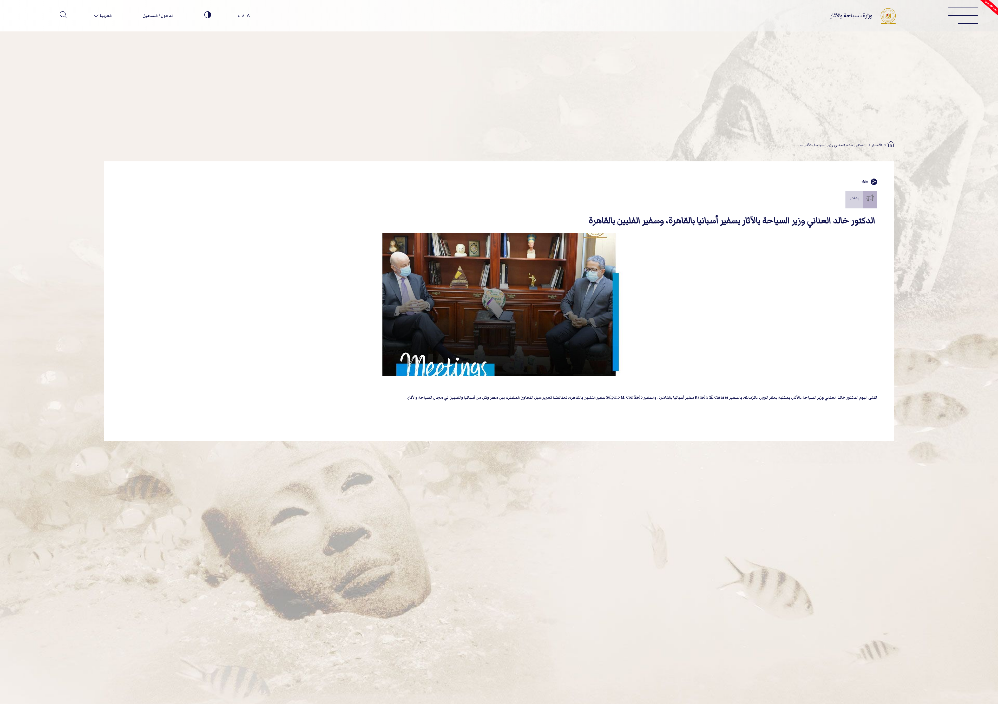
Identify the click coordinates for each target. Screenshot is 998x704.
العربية (105, 15)
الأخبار (877, 145)
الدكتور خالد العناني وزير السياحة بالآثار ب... (832, 145)
